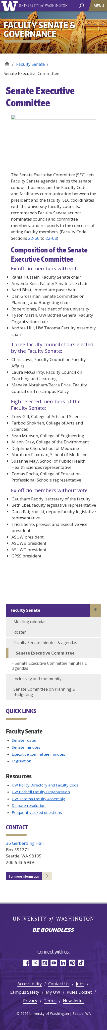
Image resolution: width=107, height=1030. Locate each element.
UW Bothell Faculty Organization (41, 791)
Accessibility (29, 983)
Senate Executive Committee (45, 653)
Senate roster (24, 740)
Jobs (80, 983)
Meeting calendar (29, 621)
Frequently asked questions (37, 812)
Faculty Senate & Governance (7, 62)
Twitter (35, 963)
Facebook (26, 963)
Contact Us (58, 983)
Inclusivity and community (37, 678)
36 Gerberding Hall (25, 843)
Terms (50, 1000)
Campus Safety (24, 992)
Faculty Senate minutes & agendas (45, 642)
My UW (53, 992)
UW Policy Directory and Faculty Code (45, 785)
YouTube (53, 963)
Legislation (21, 760)
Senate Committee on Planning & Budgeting (44, 691)
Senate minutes (26, 747)
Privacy (30, 1000)
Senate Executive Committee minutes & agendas (49, 666)
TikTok (81, 963)
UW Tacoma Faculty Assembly (38, 798)
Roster (19, 632)
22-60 (34, 238)
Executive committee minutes (38, 754)
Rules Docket (79, 992)
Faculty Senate (30, 64)
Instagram (44, 963)
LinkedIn (62, 963)
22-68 (51, 238)
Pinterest (72, 963)
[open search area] (81, 5)
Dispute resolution (29, 805)
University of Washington (10, 5)
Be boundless (53, 930)
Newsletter (73, 1000)
